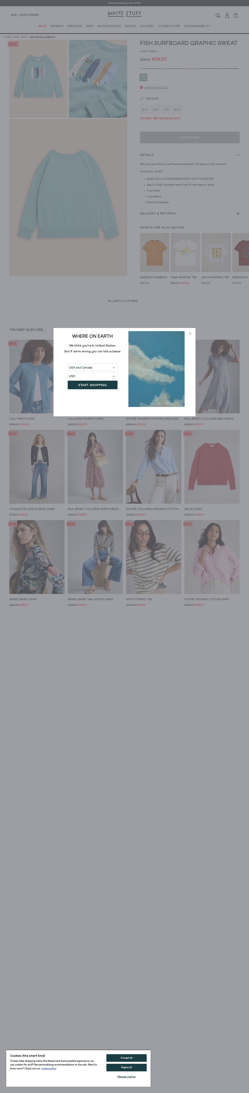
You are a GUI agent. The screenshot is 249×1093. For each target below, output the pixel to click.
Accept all (126, 1058)
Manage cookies (126, 1077)
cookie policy (48, 1068)
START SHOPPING (92, 384)
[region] (78, 1068)
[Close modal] (190, 333)
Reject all (126, 1067)
